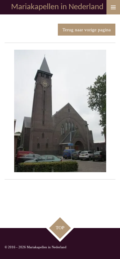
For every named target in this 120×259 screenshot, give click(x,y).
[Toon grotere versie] (60, 111)
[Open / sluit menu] (113, 7)
